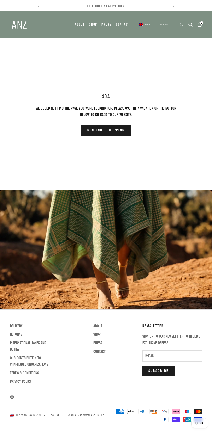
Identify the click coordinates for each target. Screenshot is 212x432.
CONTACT (123, 24)
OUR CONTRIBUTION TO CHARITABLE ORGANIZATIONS (29, 361)
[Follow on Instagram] (12, 397)
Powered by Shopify (93, 415)
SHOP (93, 24)
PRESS (106, 24)
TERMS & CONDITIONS (24, 373)
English (164, 24)
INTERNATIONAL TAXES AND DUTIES (28, 346)
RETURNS (16, 334)
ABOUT (80, 24)
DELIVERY (16, 325)
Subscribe (158, 371)
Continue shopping (106, 130)
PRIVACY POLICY (21, 381)
